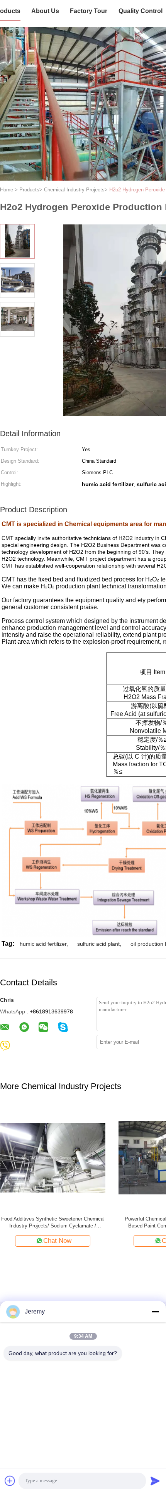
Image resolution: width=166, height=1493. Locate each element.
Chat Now (57, 1240)
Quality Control (141, 11)
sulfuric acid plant (98, 944)
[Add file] (10, 1480)
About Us (45, 11)
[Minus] (155, 1311)
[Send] (155, 1480)
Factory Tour (88, 11)
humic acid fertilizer (43, 944)
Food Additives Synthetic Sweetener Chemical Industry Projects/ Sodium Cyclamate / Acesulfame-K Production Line (53, 1222)
